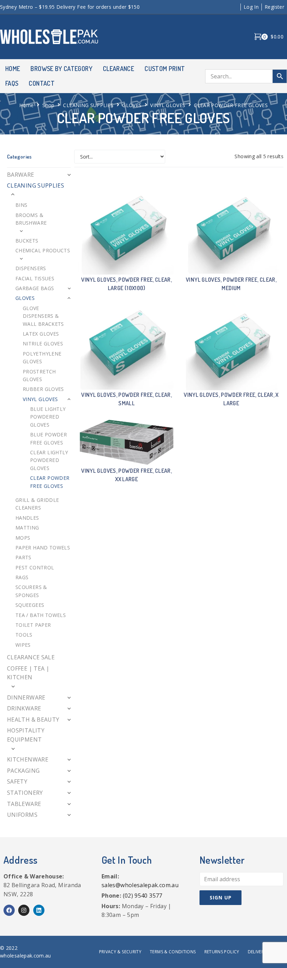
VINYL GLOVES (167, 105)
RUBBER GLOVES (43, 389)
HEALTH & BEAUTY (33, 719)
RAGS (21, 577)
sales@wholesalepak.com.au (140, 885)
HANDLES (27, 517)
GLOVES (131, 105)
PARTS (23, 557)
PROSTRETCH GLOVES (39, 375)
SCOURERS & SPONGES (31, 591)
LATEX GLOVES (41, 333)
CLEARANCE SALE (31, 657)
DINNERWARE (26, 697)
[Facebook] (9, 910)
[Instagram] (23, 910)
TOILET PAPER (33, 625)
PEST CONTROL (34, 567)
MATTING (27, 527)
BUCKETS (26, 240)
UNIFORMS (22, 815)
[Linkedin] (38, 910)
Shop (48, 105)
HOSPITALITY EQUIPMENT (25, 735)
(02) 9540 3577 (142, 895)
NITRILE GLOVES (43, 343)
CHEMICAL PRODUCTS (42, 250)
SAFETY (17, 781)
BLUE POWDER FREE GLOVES (48, 438)
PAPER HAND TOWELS (42, 547)
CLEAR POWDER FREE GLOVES (49, 482)
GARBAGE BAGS (34, 288)
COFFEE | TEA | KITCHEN (28, 673)
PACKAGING (23, 770)
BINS (21, 205)
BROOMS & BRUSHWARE (31, 219)
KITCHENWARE (27, 759)
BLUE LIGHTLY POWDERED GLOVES (47, 417)
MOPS (22, 537)
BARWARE (20, 174)
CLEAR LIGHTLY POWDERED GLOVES (49, 460)
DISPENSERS (30, 268)
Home (26, 105)
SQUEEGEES (29, 605)
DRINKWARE (24, 708)
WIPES (23, 644)
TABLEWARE (24, 804)
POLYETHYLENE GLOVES (42, 357)
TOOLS (24, 634)
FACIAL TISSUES (34, 278)
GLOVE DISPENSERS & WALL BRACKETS (43, 316)
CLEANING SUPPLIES (88, 105)
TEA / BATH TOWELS (40, 615)
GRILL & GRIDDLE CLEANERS (37, 504)
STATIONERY (25, 793)
